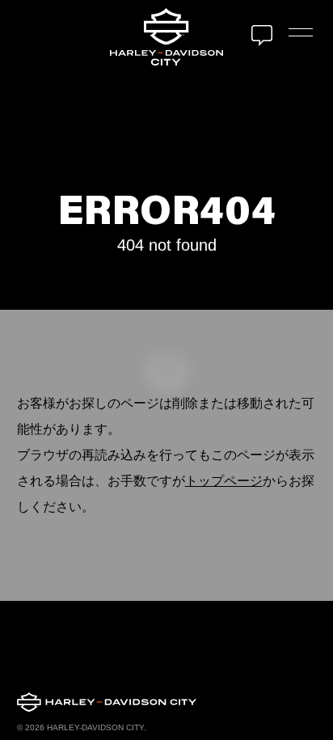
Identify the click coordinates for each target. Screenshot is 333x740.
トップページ (224, 481)
